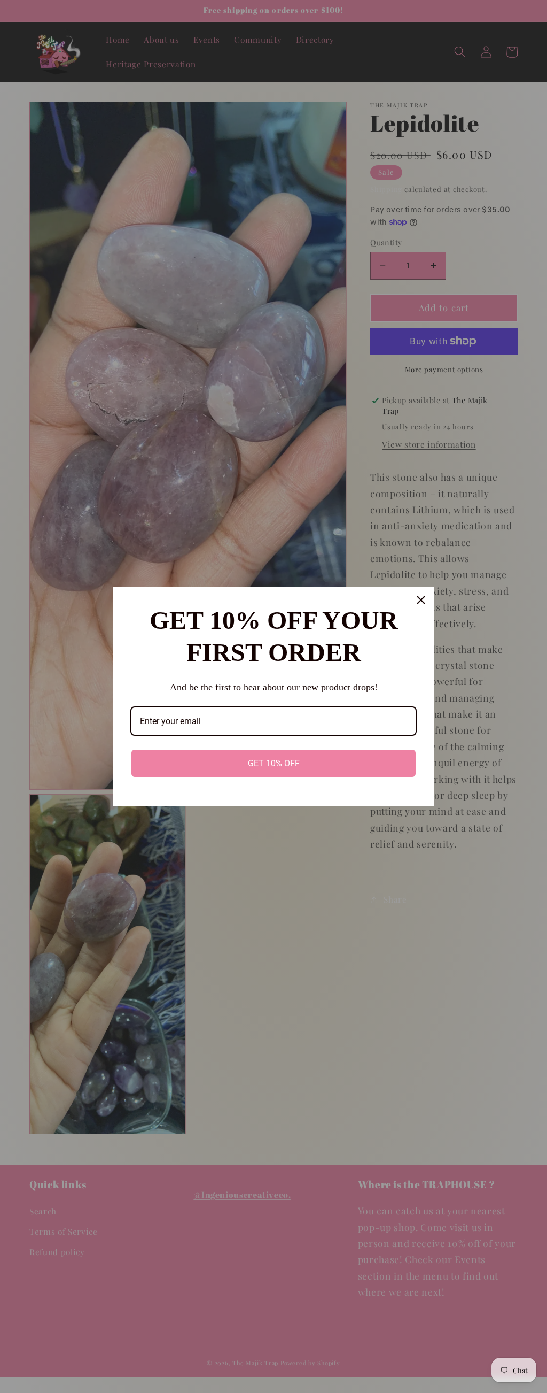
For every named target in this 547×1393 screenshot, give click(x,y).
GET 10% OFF (274, 763)
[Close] (421, 600)
